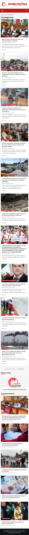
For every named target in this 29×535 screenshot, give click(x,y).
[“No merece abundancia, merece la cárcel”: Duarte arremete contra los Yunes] (14, 273)
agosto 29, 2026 (12, 420)
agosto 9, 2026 (12, 77)
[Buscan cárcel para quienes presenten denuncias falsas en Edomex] (14, 28)
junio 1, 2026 (11, 253)
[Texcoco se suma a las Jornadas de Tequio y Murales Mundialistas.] (14, 307)
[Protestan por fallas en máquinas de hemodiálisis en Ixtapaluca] (14, 459)
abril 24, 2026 (11, 321)
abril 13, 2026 (11, 356)
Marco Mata (5, 42)
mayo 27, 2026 (12, 287)
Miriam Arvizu (5, 148)
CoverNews (11, 532)
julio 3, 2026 (11, 183)
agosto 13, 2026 (12, 42)
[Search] (26, 10)
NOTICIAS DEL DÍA (5, 35)
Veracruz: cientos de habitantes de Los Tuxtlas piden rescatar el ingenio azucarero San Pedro (14, 74)
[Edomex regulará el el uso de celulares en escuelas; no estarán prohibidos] (14, 433)
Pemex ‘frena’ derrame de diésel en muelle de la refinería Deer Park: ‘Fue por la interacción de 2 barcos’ (14, 353)
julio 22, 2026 (12, 148)
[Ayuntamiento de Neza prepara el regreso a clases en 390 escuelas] (14, 511)
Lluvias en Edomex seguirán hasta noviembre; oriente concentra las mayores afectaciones (13, 109)
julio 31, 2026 (11, 113)
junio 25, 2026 (11, 217)
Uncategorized (13, 35)
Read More (4, 49)
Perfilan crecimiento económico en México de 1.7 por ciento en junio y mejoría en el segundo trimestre (13, 145)
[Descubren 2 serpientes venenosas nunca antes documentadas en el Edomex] (14, 203)
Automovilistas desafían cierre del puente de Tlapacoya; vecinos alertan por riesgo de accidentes (14, 180)
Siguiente (21, 368)
